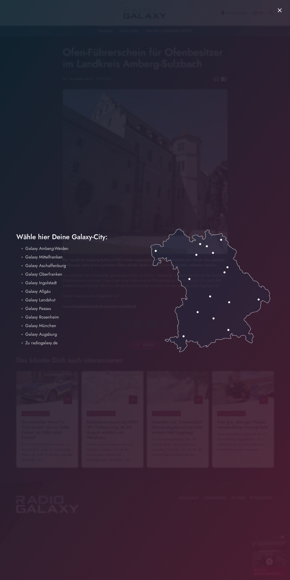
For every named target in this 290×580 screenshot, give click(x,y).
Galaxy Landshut (40, 300)
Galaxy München (40, 326)
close (279, 10)
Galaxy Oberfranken (43, 274)
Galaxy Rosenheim (42, 317)
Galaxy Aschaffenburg (45, 266)
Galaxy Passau (38, 308)
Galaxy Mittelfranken (44, 257)
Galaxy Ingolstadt (41, 283)
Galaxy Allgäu (38, 291)
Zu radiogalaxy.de (41, 343)
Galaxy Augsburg (41, 334)
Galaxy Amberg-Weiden (46, 248)
